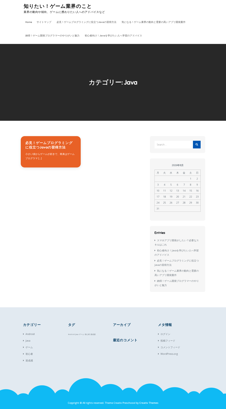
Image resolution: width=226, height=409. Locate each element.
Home (28, 22)
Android (30, 334)
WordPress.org (169, 354)
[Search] (197, 144)
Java (28, 340)
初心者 (29, 354)
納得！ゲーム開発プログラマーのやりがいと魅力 (52, 35)
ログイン (165, 334)
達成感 (29, 360)
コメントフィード (170, 347)
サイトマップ (44, 22)
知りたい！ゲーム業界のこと (58, 6)
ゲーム (29, 347)
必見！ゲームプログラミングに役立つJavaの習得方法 (86, 22)
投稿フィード (168, 340)
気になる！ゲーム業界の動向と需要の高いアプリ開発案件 (154, 22)
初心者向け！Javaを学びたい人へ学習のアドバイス (113, 35)
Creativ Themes (148, 403)
